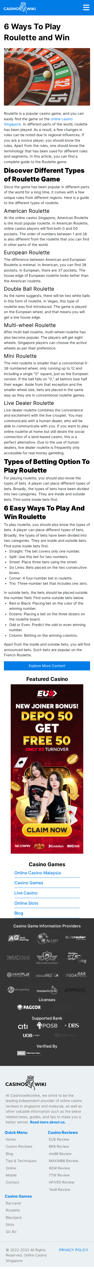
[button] (76, 769)
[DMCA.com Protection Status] (29, 1053)
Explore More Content (47, 666)
